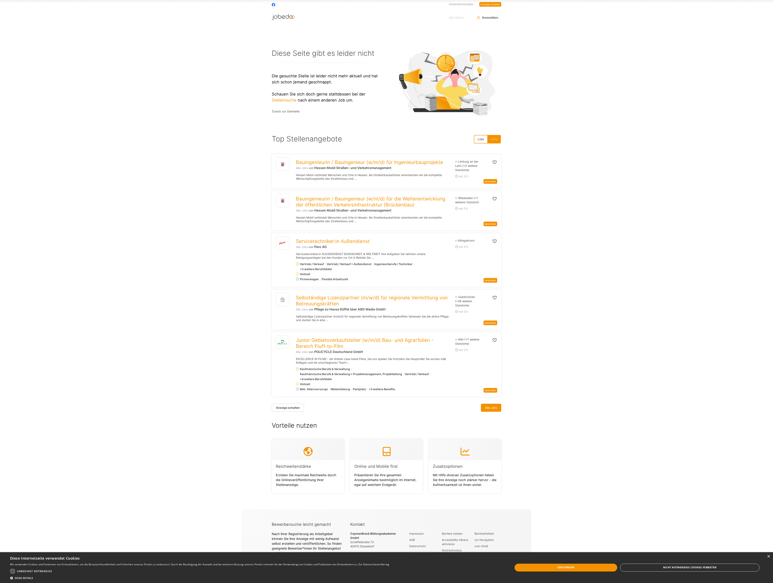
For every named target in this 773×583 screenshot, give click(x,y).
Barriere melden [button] (452, 533)
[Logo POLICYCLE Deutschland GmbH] (282, 342)
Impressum (416, 533)
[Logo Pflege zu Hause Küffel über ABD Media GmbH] (282, 299)
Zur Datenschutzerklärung (374, 564)
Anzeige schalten (490, 4)
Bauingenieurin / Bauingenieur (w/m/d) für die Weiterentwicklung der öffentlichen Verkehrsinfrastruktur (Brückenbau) (370, 202)
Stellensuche (284, 100)
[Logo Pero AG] (282, 243)
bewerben (490, 181)
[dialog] (386, 567)
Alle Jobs (302, 168)
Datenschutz (417, 546)
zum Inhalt (481, 546)
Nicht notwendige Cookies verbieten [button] (690, 567)
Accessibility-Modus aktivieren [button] (455, 542)
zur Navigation (484, 540)
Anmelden (490, 18)
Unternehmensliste (461, 4)
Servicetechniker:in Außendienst (333, 241)
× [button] (768, 556)
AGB (412, 540)
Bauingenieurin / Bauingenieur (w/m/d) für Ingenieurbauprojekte (369, 162)
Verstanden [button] (566, 567)
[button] (490, 162)
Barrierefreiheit (484, 533)
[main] (386, 267)
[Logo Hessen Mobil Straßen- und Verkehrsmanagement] (282, 164)
